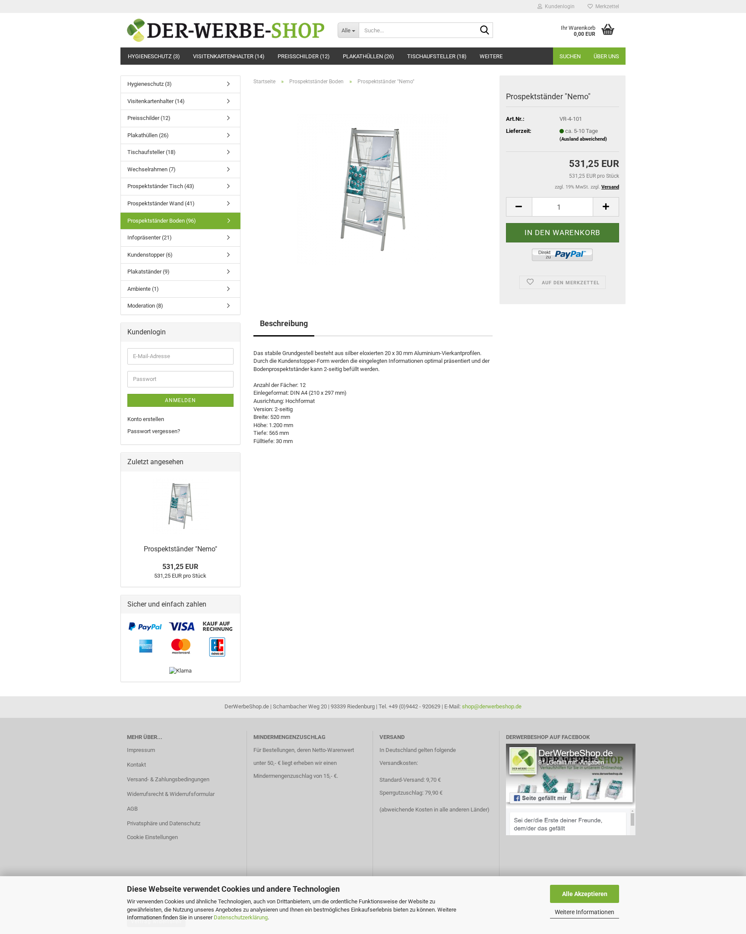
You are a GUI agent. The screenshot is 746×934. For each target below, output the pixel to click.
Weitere (491, 56)
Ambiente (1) (143, 289)
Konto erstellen (145, 419)
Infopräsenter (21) (149, 237)
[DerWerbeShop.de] (226, 30)
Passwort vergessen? (153, 431)
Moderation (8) (145, 305)
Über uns (606, 56)
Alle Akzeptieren (584, 893)
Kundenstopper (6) (150, 255)
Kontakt (136, 764)
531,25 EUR (180, 567)
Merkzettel (606, 6)
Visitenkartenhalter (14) (229, 56)
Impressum (141, 750)
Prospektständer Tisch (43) (160, 186)
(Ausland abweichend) (583, 139)
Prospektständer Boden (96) (161, 220)
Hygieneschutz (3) (154, 56)
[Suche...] (485, 30)
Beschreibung (284, 323)
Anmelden (180, 400)
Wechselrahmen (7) (151, 169)
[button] (519, 207)
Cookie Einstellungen (152, 837)
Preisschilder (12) (304, 56)
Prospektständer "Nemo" (180, 549)
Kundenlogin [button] (558, 6)
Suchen (570, 56)
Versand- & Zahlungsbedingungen (168, 779)
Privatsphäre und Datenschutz (163, 823)
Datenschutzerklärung (241, 917)
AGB (132, 808)
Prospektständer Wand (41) (161, 203)
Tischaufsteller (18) (437, 56)
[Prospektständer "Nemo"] (373, 189)
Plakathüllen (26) (368, 56)
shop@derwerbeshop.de (492, 706)
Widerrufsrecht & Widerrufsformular (171, 794)
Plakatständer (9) (148, 271)
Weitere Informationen (584, 912)
